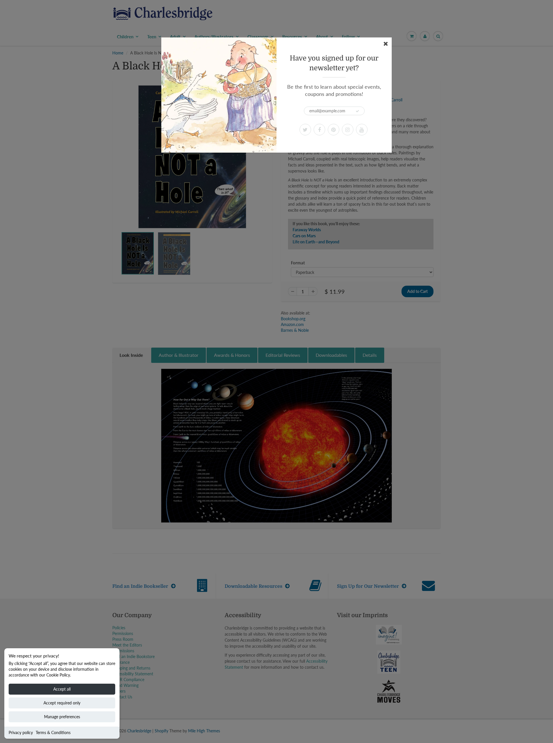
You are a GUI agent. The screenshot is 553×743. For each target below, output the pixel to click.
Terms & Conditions (53, 732)
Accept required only (61, 702)
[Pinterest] (333, 129)
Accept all (62, 689)
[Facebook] (319, 129)
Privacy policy (21, 732)
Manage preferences (62, 716)
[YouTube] (362, 129)
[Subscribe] (357, 111)
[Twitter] (305, 129)
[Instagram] (347, 129)
